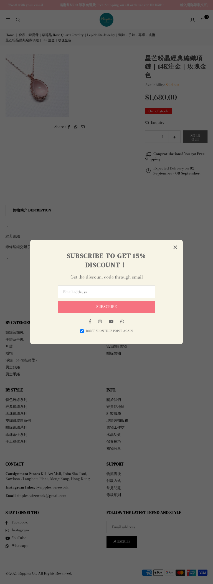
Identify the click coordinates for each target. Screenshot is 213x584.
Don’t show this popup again (109, 331)
